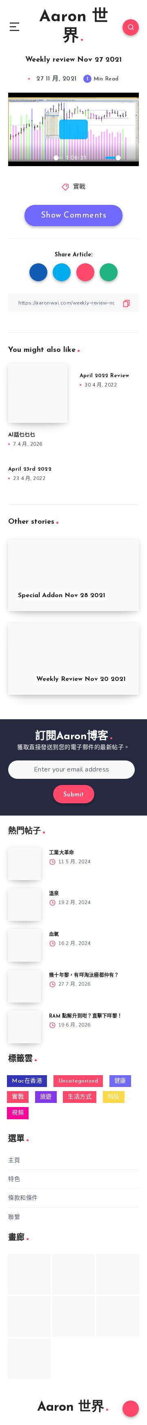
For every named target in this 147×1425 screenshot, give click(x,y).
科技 (114, 1097)
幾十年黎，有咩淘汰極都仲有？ (84, 975)
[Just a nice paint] (73, 1316)
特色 (14, 1179)
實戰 (79, 187)
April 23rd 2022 (29, 469)
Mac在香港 (27, 1081)
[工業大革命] (24, 863)
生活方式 (79, 1097)
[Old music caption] (117, 1274)
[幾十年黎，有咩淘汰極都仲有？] (24, 986)
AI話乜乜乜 (22, 435)
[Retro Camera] (73, 1274)
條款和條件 (23, 1198)
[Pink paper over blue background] (29, 1274)
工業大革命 (61, 853)
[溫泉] (24, 904)
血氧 (54, 934)
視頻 (18, 1113)
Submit (73, 795)
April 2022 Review (104, 375)
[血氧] (24, 945)
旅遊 (46, 1097)
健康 (120, 1081)
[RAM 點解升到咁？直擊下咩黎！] (24, 1027)
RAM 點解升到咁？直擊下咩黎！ (85, 1016)
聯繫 (14, 1217)
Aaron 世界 (73, 27)
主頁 (14, 1160)
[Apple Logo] (29, 1358)
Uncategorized (78, 1081)
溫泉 (54, 893)
